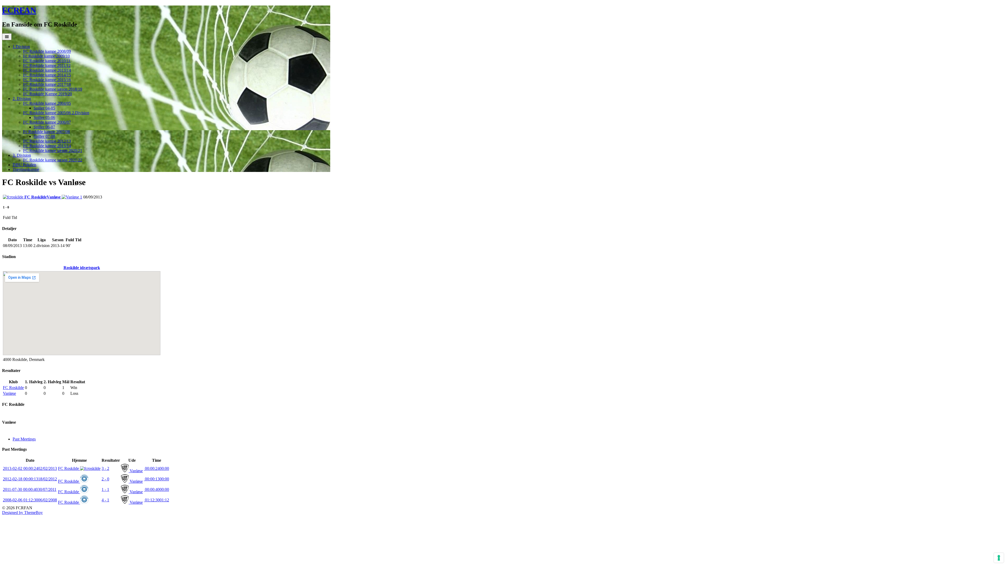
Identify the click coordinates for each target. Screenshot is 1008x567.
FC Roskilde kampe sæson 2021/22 (52, 160)
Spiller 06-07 (44, 127)
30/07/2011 (29, 489)
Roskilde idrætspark (82, 267)
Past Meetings (24, 439)
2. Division (22, 98)
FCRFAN (19, 10)
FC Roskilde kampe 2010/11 (47, 61)
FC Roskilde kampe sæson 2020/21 (52, 150)
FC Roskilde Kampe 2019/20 (47, 94)
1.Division (21, 46)
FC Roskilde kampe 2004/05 (47, 103)
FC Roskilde (13, 387)
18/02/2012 (30, 479)
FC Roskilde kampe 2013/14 (47, 70)
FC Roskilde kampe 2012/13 (47, 141)
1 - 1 (105, 489)
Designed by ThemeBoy (22, 512)
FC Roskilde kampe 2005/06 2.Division (56, 113)
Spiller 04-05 (44, 108)
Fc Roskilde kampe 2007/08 (46, 131)
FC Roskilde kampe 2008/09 (47, 51)
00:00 (156, 468)
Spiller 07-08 (44, 136)
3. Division (22, 155)
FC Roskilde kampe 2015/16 (47, 79)
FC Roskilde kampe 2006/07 (47, 122)
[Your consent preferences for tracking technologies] (999, 558)
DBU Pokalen (24, 164)
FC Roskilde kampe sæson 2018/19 (52, 89)
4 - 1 (105, 500)
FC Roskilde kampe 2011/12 (47, 65)
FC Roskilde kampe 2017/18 (47, 84)
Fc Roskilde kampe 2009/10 (46, 56)
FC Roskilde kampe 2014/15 (47, 75)
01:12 (156, 500)
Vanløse (9, 393)
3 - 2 (105, 468)
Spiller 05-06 (44, 117)
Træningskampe (26, 169)
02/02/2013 (30, 468)
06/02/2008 (30, 500)
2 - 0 (105, 479)
